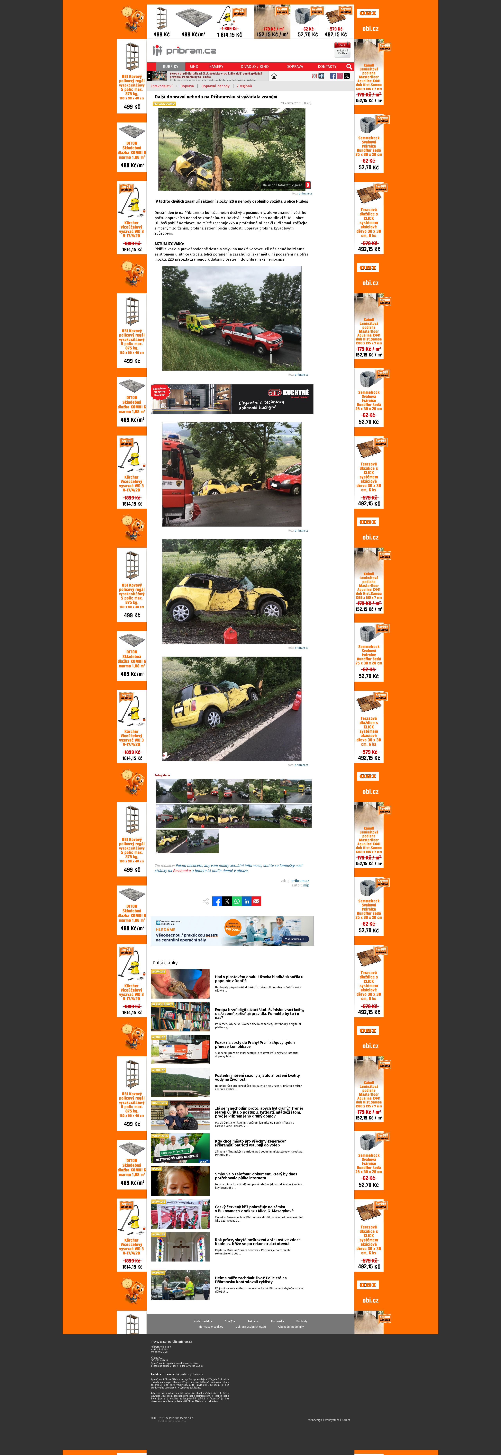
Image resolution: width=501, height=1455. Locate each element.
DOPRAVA (295, 66)
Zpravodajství (162, 86)
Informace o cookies (210, 1326)
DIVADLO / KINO (255, 66)
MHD (194, 66)
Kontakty (301, 1321)
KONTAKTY (327, 66)
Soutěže (230, 1321)
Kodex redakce (203, 1321)
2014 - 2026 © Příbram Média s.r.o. (172, 1419)
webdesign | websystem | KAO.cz (329, 1420)
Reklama (253, 1321)
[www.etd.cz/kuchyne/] (232, 399)
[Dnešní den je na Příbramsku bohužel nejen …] (232, 319)
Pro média (277, 1321)
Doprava (187, 86)
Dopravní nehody (215, 86)
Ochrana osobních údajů (251, 1326)
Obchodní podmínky (291, 1326)
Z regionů (244, 86)
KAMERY (216, 66)
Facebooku (182, 870)
